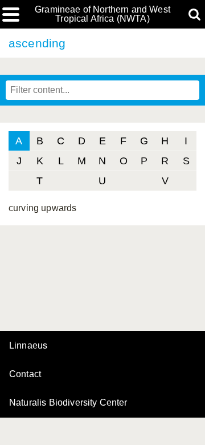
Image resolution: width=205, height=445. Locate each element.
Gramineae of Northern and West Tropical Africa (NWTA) (102, 14)
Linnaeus (28, 345)
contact (25, 374)
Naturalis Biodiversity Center (68, 402)
